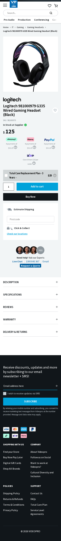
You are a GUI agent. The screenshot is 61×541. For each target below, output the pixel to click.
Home (6, 27)
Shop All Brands (11, 468)
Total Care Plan (38, 504)
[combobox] (30, 13)
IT (12, 27)
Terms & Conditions (13, 504)
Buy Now (31, 196)
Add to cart (37, 186)
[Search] (51, 13)
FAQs (33, 499)
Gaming (20, 27)
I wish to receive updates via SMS (24, 393)
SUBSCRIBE (30, 401)
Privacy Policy (10, 510)
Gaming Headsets (35, 27)
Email (46, 261)
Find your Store (11, 451)
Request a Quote (30, 265)
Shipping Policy (11, 493)
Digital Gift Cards (12, 463)
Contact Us (36, 493)
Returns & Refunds (13, 499)
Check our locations (17, 233)
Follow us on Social (40, 457)
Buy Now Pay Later (13, 457)
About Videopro (38, 451)
